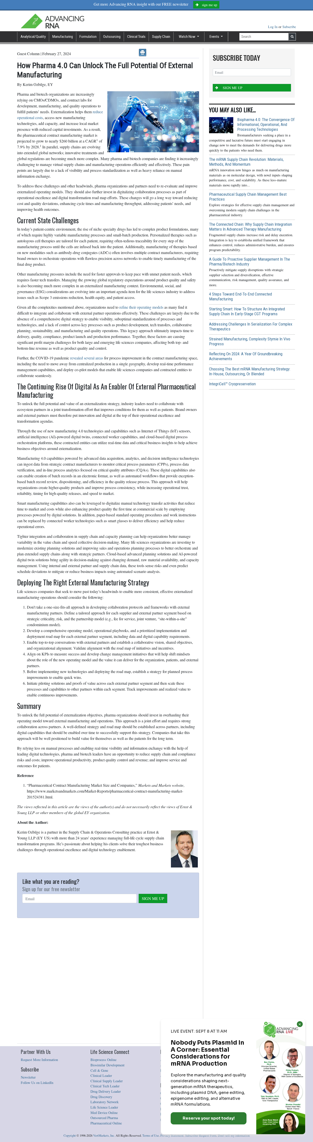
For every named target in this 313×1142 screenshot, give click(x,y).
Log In (273, 26)
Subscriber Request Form (200, 1135)
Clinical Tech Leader (105, 1086)
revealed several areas (86, 357)
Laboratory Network (104, 1102)
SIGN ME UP (153, 898)
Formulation (88, 36)
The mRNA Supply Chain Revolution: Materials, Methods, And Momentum (246, 162)
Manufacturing (62, 36)
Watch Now (187, 36)
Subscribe (289, 26)
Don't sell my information (234, 1135)
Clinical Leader (101, 1075)
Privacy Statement (172, 1135)
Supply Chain (161, 36)
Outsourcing (112, 36)
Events (215, 36)
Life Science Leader (104, 1107)
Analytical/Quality (33, 36)
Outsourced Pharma (104, 1117)
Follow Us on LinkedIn (37, 1082)
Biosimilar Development (107, 1065)
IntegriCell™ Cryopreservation (232, 383)
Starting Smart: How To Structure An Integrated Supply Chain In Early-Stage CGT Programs (247, 311)
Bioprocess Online (103, 1059)
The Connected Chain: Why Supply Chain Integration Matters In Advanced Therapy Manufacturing (250, 227)
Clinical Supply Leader (106, 1081)
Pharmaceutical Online (106, 1123)
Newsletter (28, 1077)
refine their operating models (141, 307)
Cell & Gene (99, 1070)
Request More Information (39, 1059)
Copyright (70, 1135)
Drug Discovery (101, 1096)
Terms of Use (150, 1135)
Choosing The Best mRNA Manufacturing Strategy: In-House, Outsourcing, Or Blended (249, 371)
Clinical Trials (136, 36)
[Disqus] (108, 981)
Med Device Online (104, 1112)
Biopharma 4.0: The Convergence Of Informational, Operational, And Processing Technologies (266, 124)
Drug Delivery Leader (105, 1091)
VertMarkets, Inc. (104, 1135)
